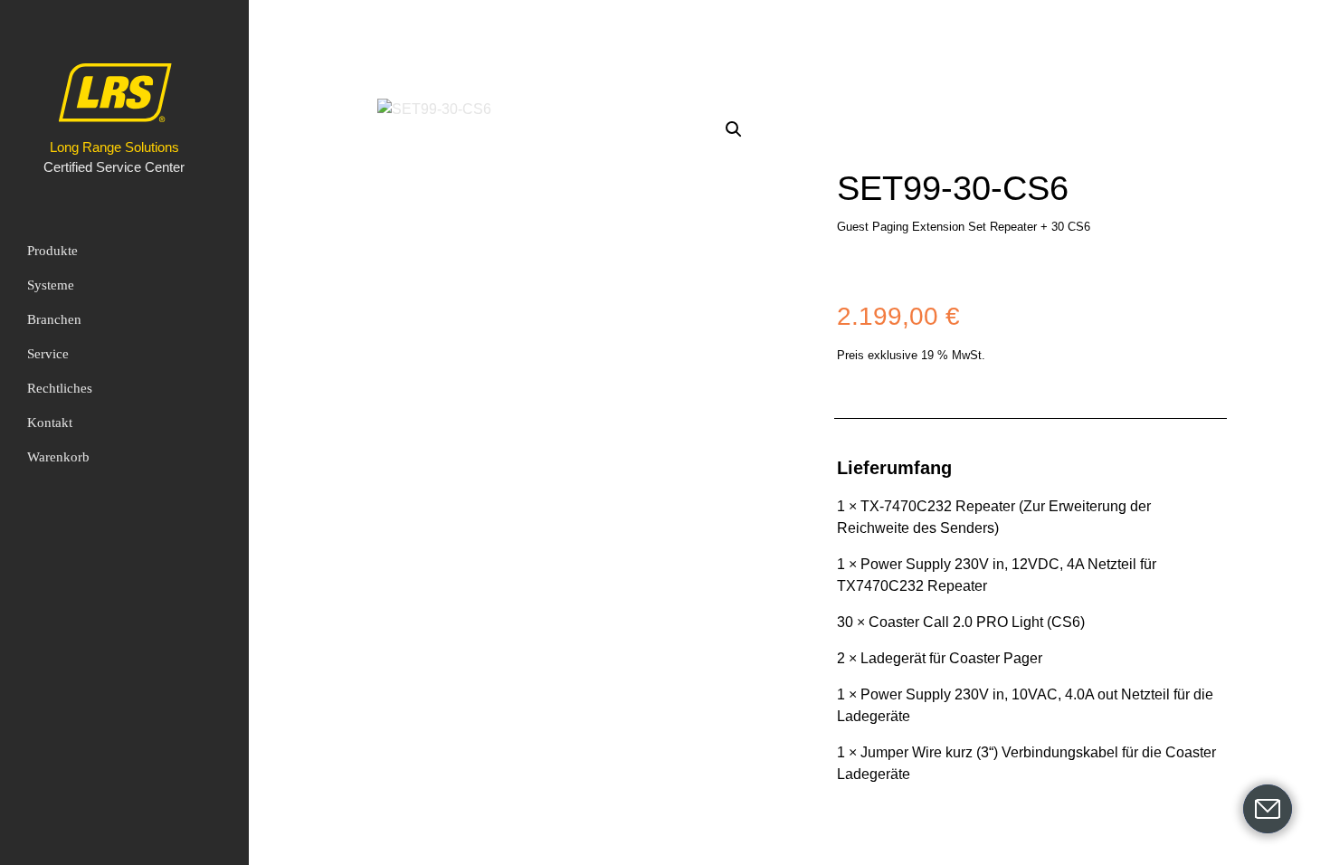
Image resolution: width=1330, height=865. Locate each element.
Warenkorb (58, 457)
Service (48, 354)
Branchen (54, 319)
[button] (733, 129)
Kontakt (49, 422)
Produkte (52, 250)
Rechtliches (59, 388)
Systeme (50, 285)
